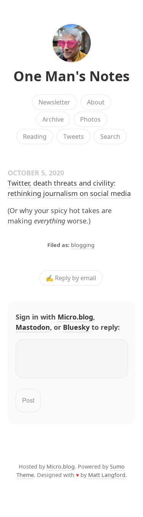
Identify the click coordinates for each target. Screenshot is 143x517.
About (95, 102)
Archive (53, 119)
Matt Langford (106, 474)
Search (110, 136)
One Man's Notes (71, 76)
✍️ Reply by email (71, 278)
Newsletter (54, 102)
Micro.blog (75, 316)
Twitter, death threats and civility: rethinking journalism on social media (69, 188)
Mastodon (33, 327)
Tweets (73, 136)
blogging (83, 245)
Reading (35, 136)
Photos (90, 119)
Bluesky (76, 327)
